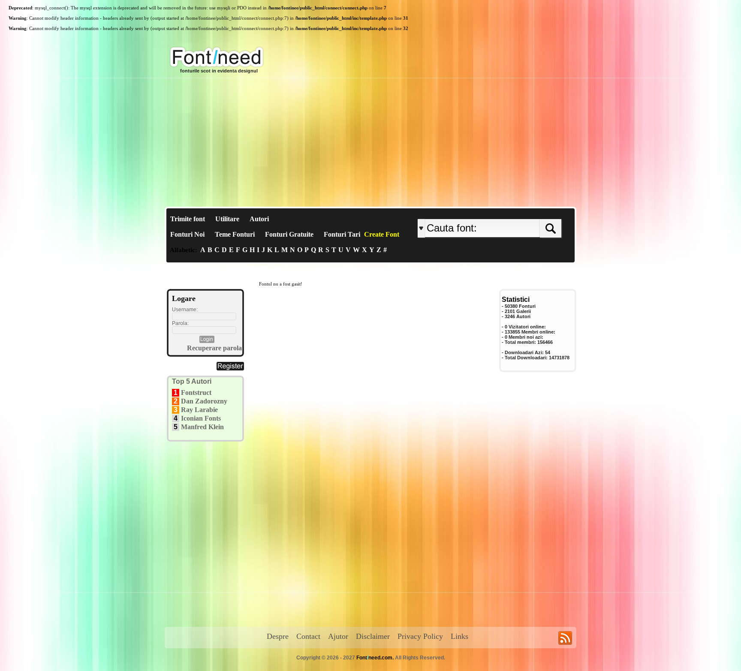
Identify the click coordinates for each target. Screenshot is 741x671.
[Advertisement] (370, 142)
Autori (259, 219)
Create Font (381, 234)
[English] (507, 212)
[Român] (513, 212)
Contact (308, 636)
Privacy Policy (420, 636)
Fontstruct (196, 392)
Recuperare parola (214, 348)
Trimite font (187, 219)
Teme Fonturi (235, 234)
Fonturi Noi (187, 234)
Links (459, 636)
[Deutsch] (511, 212)
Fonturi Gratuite (289, 234)
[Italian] (515, 212)
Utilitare (227, 219)
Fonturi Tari (342, 234)
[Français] (509, 212)
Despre (278, 636)
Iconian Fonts (201, 418)
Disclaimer (373, 636)
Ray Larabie (199, 409)
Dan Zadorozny (204, 401)
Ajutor (338, 636)
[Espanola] (517, 212)
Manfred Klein (202, 426)
